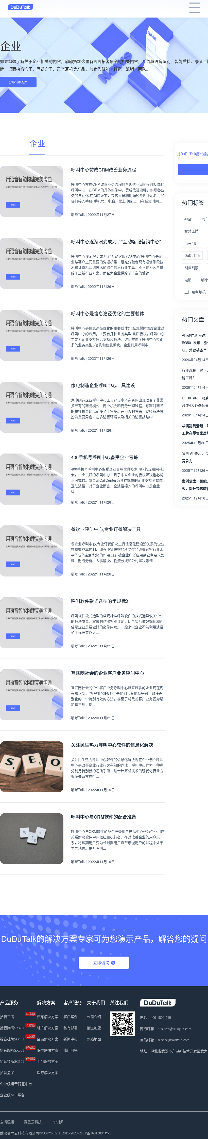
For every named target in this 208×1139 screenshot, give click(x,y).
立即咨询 (101, 962)
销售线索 (191, 267)
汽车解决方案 (47, 1017)
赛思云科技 (33, 1122)
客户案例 (70, 1017)
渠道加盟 (94, 1028)
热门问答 (70, 1050)
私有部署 (70, 1028)
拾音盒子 (7, 1073)
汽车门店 (191, 243)
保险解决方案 (47, 1050)
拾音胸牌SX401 (16, 1027)
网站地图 (94, 1039)
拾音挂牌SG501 (16, 1060)
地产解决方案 (47, 1028)
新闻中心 (70, 1039)
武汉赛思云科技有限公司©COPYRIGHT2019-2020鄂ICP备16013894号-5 (55, 1133)
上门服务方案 (47, 1062)
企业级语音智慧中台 (16, 1084)
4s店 (188, 218)
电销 (188, 279)
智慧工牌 (191, 230)
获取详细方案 (18, 82)
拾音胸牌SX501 (16, 1049)
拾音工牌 (16, 1015)
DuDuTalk (192, 255)
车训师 (58, 1122)
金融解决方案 (47, 1039)
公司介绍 (94, 1017)
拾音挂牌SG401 (16, 1038)
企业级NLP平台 (12, 1095)
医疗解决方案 (47, 1073)
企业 (37, 143)
